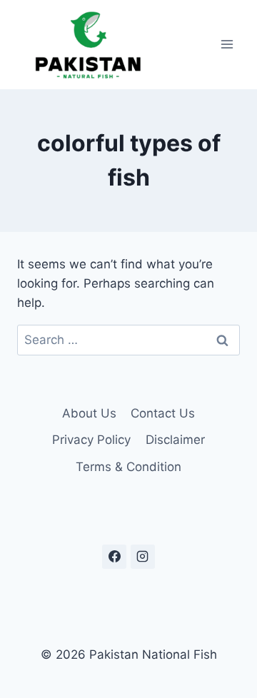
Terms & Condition (128, 467)
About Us (89, 413)
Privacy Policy (91, 440)
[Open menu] (226, 45)
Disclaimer (175, 440)
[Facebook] (114, 557)
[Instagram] (143, 557)
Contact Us (163, 413)
